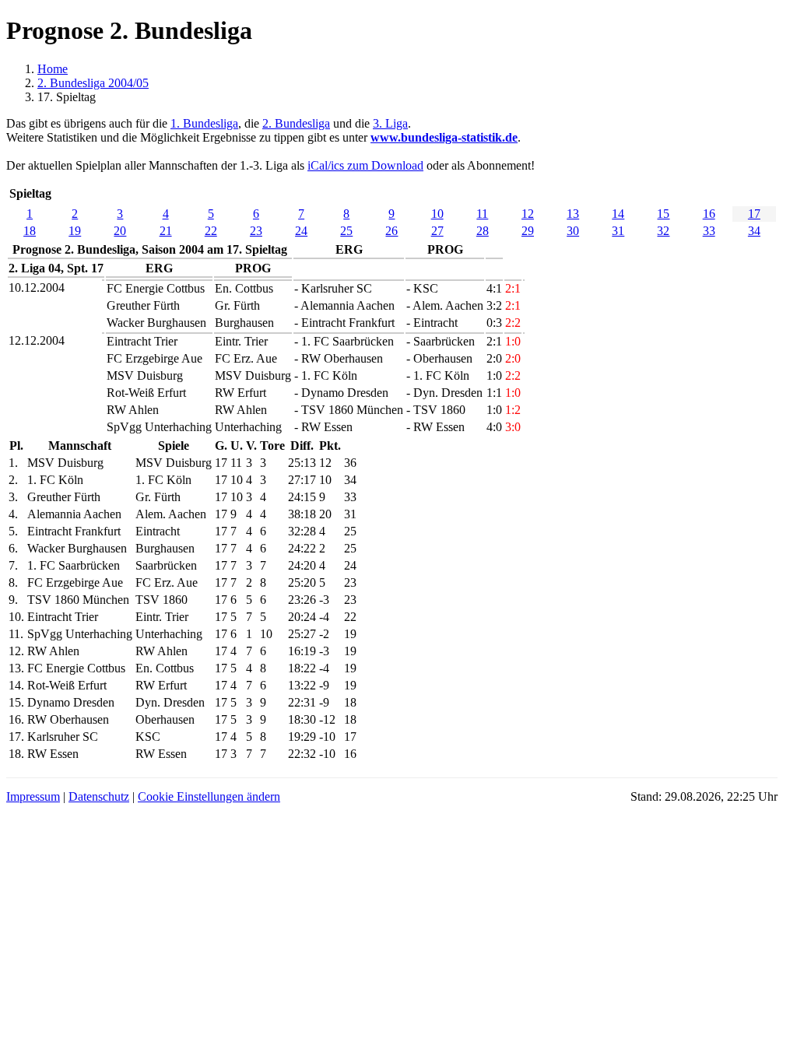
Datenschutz (98, 796)
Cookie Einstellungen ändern (209, 796)
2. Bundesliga (296, 123)
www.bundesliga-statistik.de (444, 137)
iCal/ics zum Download (365, 165)
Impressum (33, 796)
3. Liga (390, 123)
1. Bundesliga (204, 123)
